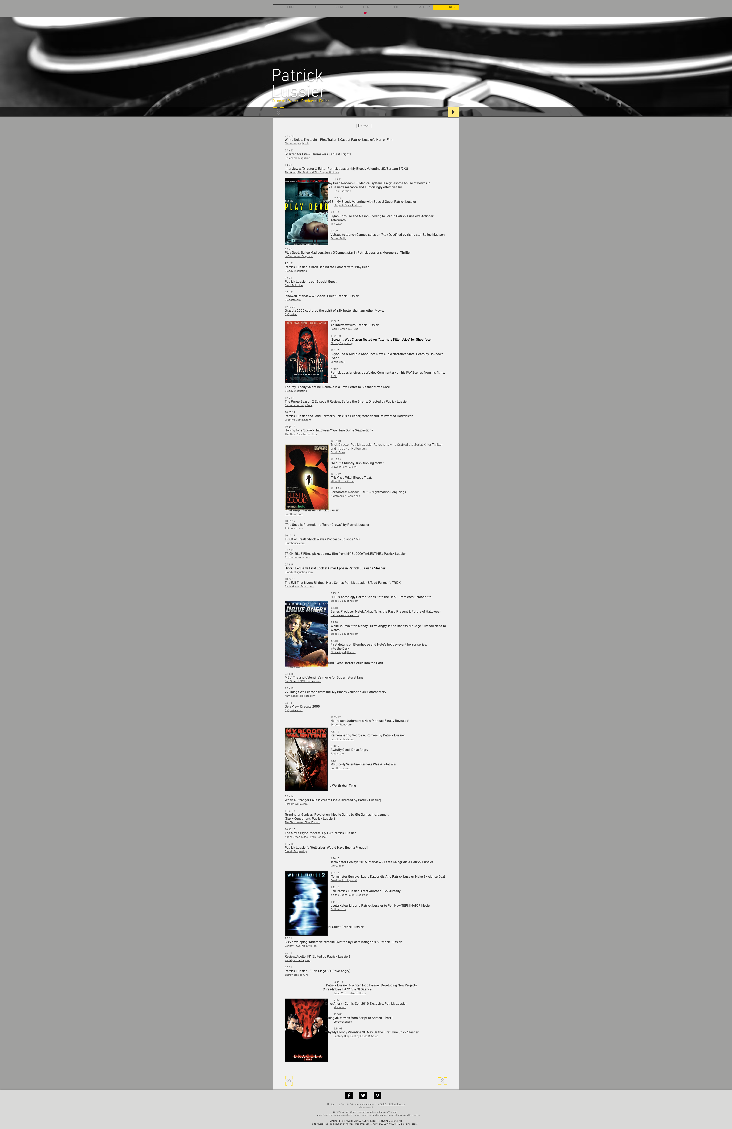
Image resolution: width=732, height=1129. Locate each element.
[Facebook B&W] (349, 1095)
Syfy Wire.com (294, 710)
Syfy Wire (291, 314)
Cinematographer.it (297, 143)
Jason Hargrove (362, 1115)
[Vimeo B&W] (377, 1095)
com (296, 804)
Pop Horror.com (340, 768)
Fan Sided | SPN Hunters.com (303, 681)
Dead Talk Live (294, 285)
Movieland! (337, 866)
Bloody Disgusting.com (345, 601)
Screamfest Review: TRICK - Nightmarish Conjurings (368, 492)
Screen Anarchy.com (297, 557)
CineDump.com (294, 514)
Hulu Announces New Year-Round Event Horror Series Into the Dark (334, 663)
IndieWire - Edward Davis (350, 993)
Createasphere (343, 1022)
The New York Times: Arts (301, 434)
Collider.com (338, 909)
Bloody (289, 851)
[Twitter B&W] (363, 1095)
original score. (411, 1124)
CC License (414, 1115)
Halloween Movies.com (345, 615)
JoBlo (334, 376)
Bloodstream (293, 300)
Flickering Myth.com (343, 652)
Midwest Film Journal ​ (344, 467)
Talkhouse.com (294, 528)
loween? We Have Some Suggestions (346, 431)
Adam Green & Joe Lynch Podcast (306, 837)
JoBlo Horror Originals (299, 256)
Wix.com (392, 1112)
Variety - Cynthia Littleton (301, 946)
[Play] (453, 112)
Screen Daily (338, 238)
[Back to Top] (289, 1081)
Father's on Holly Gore (298, 405)
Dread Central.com (342, 739)
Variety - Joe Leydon (297, 960)
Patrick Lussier (298, 84)
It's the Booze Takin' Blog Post (349, 895)
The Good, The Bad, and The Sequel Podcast (312, 172)
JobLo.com (337, 753)
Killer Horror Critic (342, 481)
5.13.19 (289, 564)
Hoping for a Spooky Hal (302, 431)
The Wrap (336, 224)
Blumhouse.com (295, 543)
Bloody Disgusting (296, 271)
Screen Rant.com (341, 724)
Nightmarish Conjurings (345, 496)
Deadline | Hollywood (344, 880)
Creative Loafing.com (298, 420)
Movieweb (340, 1007)
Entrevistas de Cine (297, 975)
